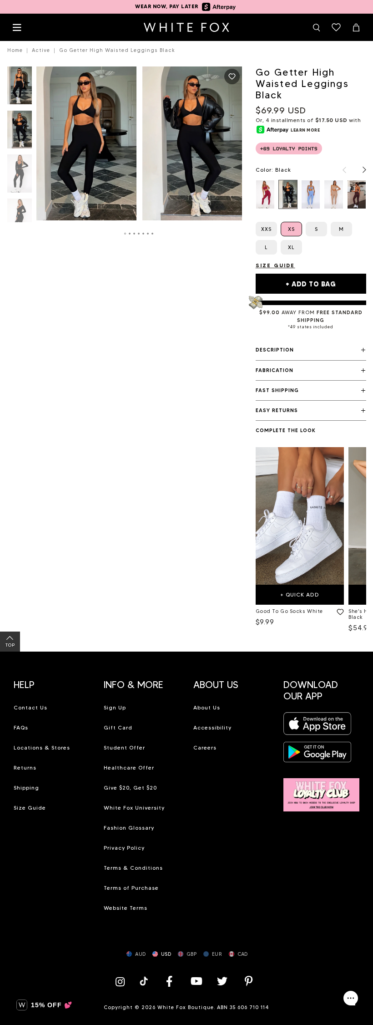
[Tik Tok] (145, 981)
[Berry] (265, 194)
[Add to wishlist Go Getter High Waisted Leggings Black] (232, 76)
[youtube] (196, 981)
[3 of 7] (19, 176)
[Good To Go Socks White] (300, 515)
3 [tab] (134, 233)
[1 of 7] (19, 88)
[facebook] (169, 981)
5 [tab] (144, 233)
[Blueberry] (310, 194)
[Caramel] (333, 194)
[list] (311, 194)
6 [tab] (148, 233)
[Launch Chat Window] (351, 998)
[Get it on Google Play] (317, 754)
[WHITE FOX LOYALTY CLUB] (321, 789)
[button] (311, 350)
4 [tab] (139, 233)
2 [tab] (130, 233)
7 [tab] (153, 233)
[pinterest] (249, 981)
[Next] (359, 169)
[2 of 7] (19, 132)
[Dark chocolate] (356, 194)
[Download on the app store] (317, 726)
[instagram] (122, 981)
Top (10, 645)
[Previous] (339, 169)
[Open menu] (17, 27)
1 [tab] (125, 233)
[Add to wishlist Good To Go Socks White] (338, 610)
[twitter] (222, 981)
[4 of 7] (19, 220)
